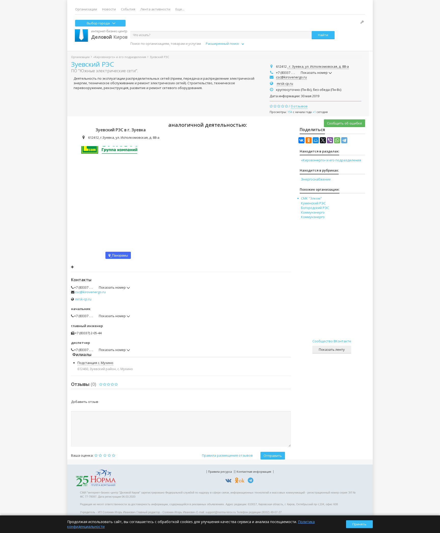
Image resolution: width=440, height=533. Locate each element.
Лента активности (155, 9)
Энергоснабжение (316, 179)
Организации (86, 9)
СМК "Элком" (311, 198)
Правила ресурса (220, 471)
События (128, 9)
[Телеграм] (252, 481)
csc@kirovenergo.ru (291, 77)
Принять (359, 524)
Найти (323, 35)
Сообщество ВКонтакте (331, 341)
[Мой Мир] (316, 140)
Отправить (273, 455)
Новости (109, 9)
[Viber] (330, 140)
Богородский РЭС (315, 207)
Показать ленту (332, 349)
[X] (323, 140)
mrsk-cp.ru (285, 83)
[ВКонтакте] (301, 140)
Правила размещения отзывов (227, 455)
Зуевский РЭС (92, 64)
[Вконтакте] (229, 481)
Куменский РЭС (313, 203)
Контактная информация (254, 471)
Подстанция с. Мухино (95, 362)
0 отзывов (299, 106)
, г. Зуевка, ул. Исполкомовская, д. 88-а (318, 66)
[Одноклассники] (309, 140)
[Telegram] (344, 140)
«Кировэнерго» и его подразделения (119, 57)
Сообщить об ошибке (344, 123)
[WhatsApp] (337, 140)
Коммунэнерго (313, 212)
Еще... (179, 9)
